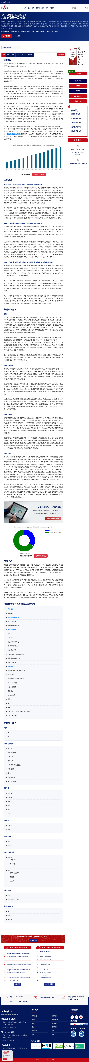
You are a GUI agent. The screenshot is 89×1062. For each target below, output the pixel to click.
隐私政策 (54, 1016)
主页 (25, 8)
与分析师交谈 (33, 941)
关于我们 (34, 1016)
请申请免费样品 (39, 174)
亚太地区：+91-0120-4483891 (18, 1001)
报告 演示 (78, 91)
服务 (33, 8)
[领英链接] (81, 1017)
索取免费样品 (61, 54)
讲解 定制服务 (78, 96)
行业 (29, 8)
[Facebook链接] (72, 1017)
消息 (33, 1034)
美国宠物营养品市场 (13, 134)
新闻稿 (38, 8)
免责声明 (54, 1023)
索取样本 (78, 86)
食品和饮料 (10, 15)
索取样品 (17, 984)
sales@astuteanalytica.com (78, 163)
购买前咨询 (78, 101)
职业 (53, 1034)
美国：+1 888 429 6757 (77, 149)
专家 (53, 1030)
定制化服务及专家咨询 (53, 518)
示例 (18, 36)
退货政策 (54, 1027)
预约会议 (79, 81)
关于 (47, 8)
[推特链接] (76, 1017)
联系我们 (52, 8)
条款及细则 (55, 1019)
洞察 (42, 8)
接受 (5, 1059)
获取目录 (7, 36)
